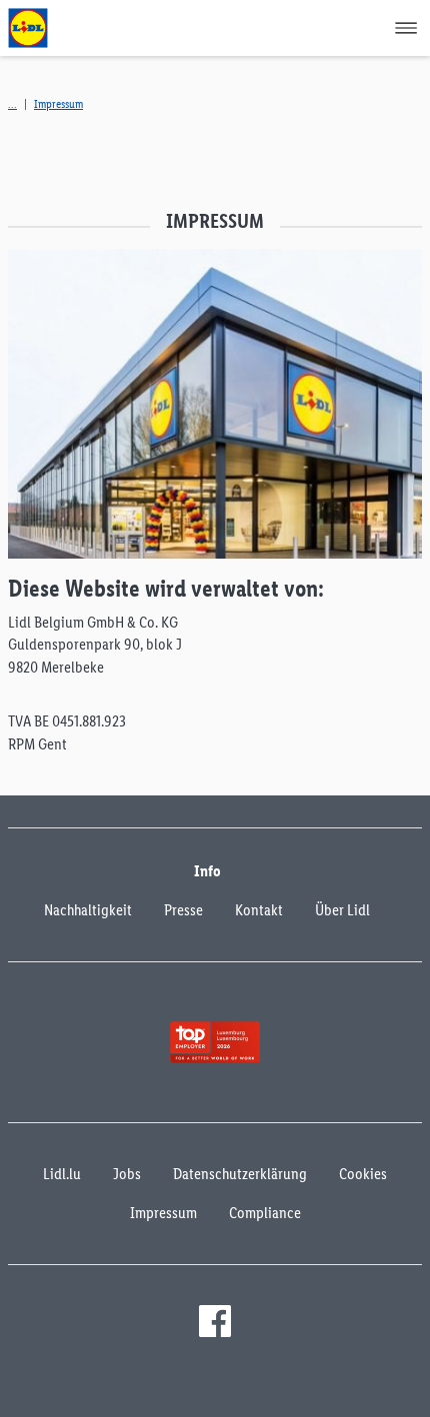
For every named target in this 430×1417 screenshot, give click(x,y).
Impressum (58, 104)
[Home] (12, 104)
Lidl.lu (62, 1173)
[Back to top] (386, 1389)
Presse (183, 909)
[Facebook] (215, 1321)
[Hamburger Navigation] (406, 28)
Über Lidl (342, 909)
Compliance (265, 1212)
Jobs (127, 1173)
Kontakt (259, 909)
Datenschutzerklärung (240, 1173)
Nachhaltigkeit (88, 909)
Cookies (363, 1173)
